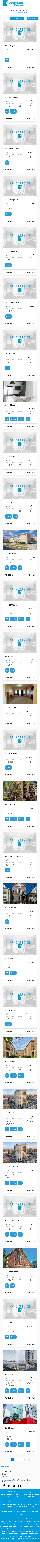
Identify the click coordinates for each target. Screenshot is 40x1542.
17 (24, 1459)
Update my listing (6, 1471)
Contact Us (4, 1475)
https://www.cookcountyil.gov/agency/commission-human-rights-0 (20, 1538)
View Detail (9, 67)
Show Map (33, 18)
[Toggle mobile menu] (37, 4)
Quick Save (31, 67)
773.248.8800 (22, 12)
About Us (4, 1476)
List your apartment (7, 1470)
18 (27, 1459)
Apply (3, 1473)
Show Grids (18, 18)
